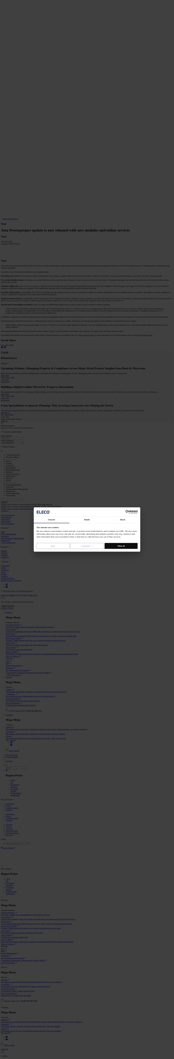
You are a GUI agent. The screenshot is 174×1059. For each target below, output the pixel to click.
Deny (53, 546)
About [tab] (122, 520)
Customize (85, 546)
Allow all (121, 546)
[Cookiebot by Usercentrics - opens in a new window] (127, 512)
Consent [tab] (51, 520)
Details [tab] (87, 520)
